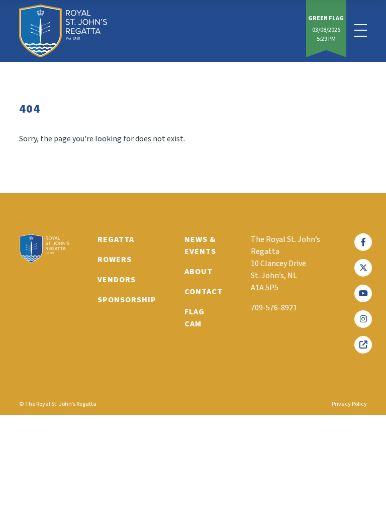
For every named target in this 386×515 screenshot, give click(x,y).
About (198, 271)
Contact (203, 291)
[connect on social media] (363, 242)
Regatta (116, 239)
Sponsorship (127, 299)
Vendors (117, 279)
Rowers (115, 259)
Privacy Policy (349, 404)
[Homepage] (63, 31)
